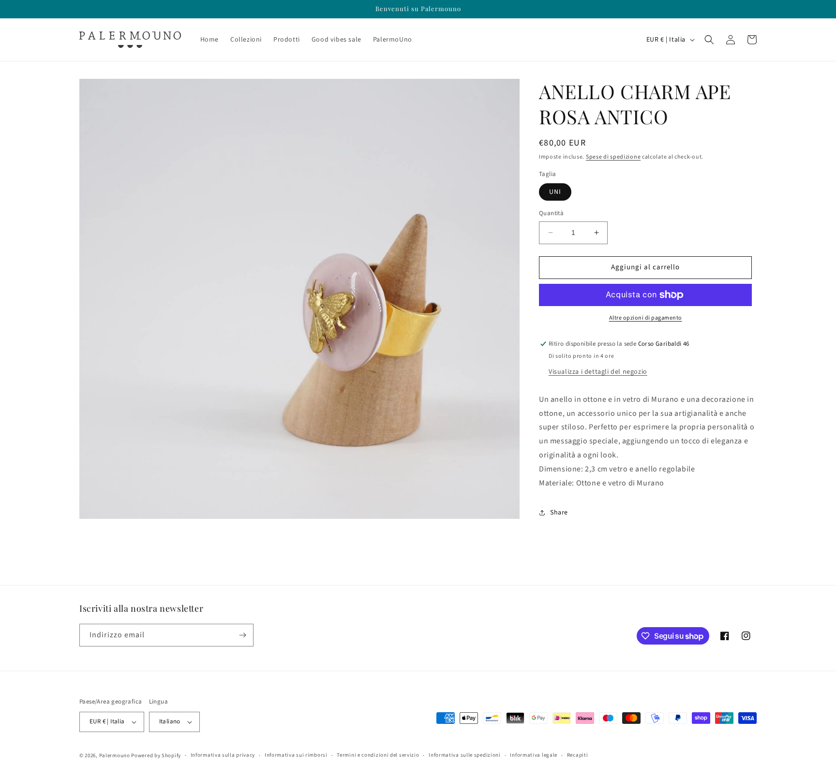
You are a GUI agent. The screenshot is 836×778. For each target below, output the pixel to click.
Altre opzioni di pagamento (645, 318)
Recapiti (577, 755)
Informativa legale (533, 755)
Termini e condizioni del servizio (378, 755)
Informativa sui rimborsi (296, 755)
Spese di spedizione (613, 157)
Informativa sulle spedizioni (465, 755)
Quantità (551, 213)
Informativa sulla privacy (223, 755)
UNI (555, 192)
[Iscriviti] (242, 635)
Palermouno (114, 755)
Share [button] (559, 512)
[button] (709, 39)
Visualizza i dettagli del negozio (598, 372)
